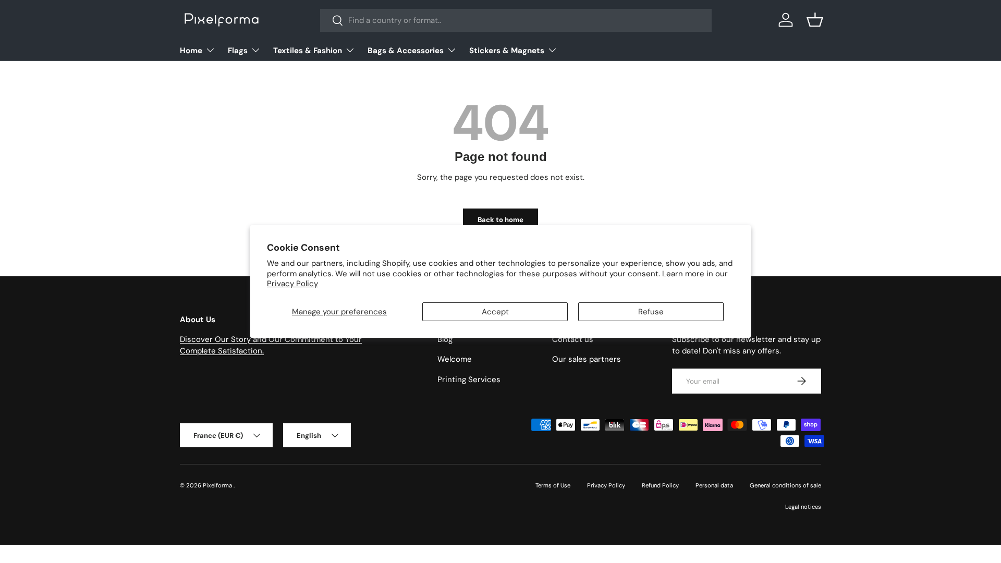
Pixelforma (218, 485)
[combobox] (516, 20)
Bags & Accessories (406, 50)
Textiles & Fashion (307, 50)
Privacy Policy (292, 283)
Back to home (500, 219)
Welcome (454, 359)
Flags (238, 50)
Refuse (651, 312)
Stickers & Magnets (506, 50)
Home (191, 50)
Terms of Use (552, 485)
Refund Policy (660, 485)
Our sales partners (586, 359)
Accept (495, 312)
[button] (814, 19)
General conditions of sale (785, 485)
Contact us (572, 339)
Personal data (714, 485)
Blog (445, 339)
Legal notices (803, 506)
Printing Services (468, 379)
